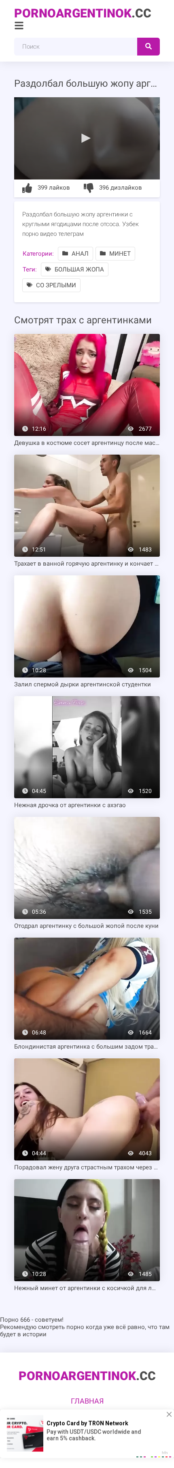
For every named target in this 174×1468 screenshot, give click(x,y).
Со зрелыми (55, 285)
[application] (87, 138)
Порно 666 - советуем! (32, 1319)
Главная (87, 1401)
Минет (119, 253)
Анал (79, 253)
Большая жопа (78, 269)
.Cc (82, 13)
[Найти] (148, 47)
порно (75, 1327)
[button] (87, 138)
